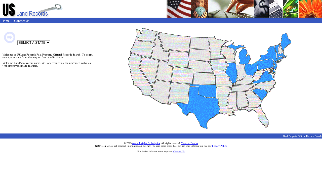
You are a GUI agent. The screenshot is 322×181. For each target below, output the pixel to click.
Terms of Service (189, 143)
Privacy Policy (219, 146)
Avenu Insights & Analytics (146, 143)
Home (6, 21)
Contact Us (21, 21)
